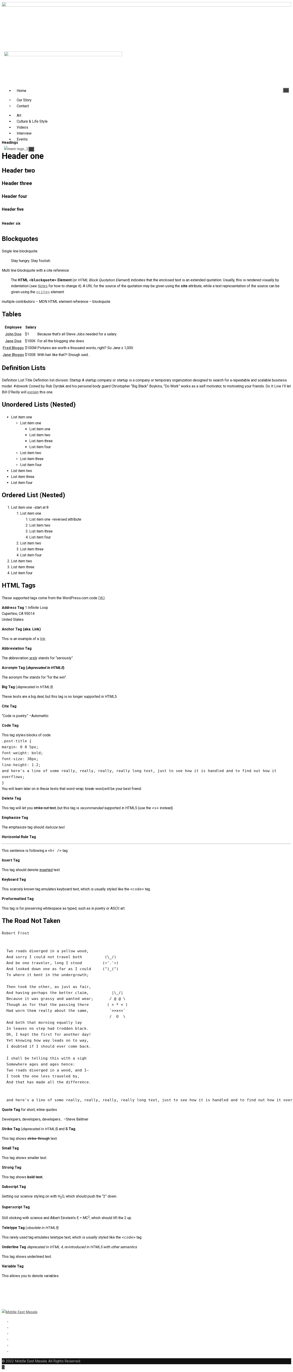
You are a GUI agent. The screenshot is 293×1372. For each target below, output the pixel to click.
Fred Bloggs (13, 348)
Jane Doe (13, 341)
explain (33, 392)
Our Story (24, 100)
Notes (43, 286)
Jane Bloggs (13, 355)
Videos (22, 127)
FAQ (101, 598)
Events (22, 139)
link (42, 639)
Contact (23, 106)
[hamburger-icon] (286, 90)
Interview (24, 133)
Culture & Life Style (32, 121)
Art (19, 115)
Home (21, 90)
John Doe (13, 334)
